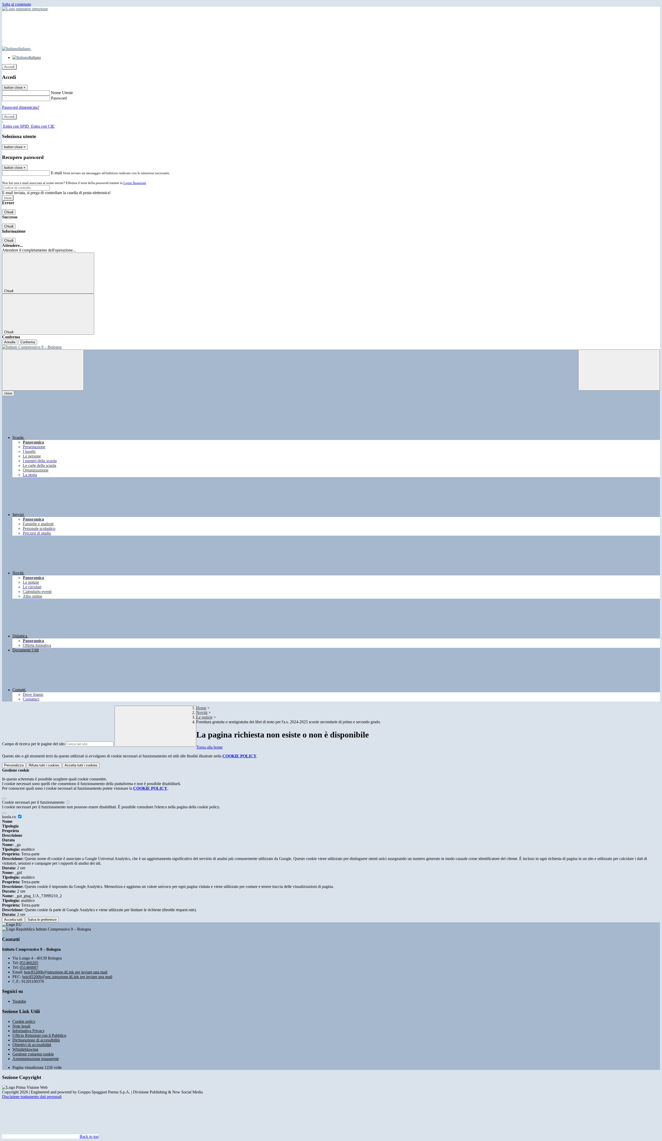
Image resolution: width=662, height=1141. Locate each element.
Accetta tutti (81, 765)
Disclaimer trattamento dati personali (32, 1096)
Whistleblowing (25, 1049)
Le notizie (204, 717)
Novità (201, 712)
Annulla (9, 342)
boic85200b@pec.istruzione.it (67, 977)
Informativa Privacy (28, 1031)
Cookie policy (23, 1021)
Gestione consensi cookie (33, 1054)
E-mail (56, 173)
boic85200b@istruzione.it (65, 972)
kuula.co (9, 817)
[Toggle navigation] (43, 370)
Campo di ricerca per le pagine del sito (33, 744)
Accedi (9, 67)
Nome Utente (62, 92)
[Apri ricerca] (619, 370)
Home (201, 708)
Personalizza (14, 765)
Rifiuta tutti (44, 765)
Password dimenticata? (20, 107)
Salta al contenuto (16, 4)
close (8, 393)
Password (59, 98)
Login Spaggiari (134, 183)
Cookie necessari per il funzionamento (33, 802)
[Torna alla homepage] (331, 347)
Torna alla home (209, 747)
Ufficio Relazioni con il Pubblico (39, 1035)
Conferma (27, 342)
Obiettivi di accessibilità (31, 1045)
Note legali (21, 1026)
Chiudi (8, 212)
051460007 (29, 967)
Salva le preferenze (42, 920)
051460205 (29, 963)
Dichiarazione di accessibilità (36, 1040)
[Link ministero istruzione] (25, 9)
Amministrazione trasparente (35, 1058)
